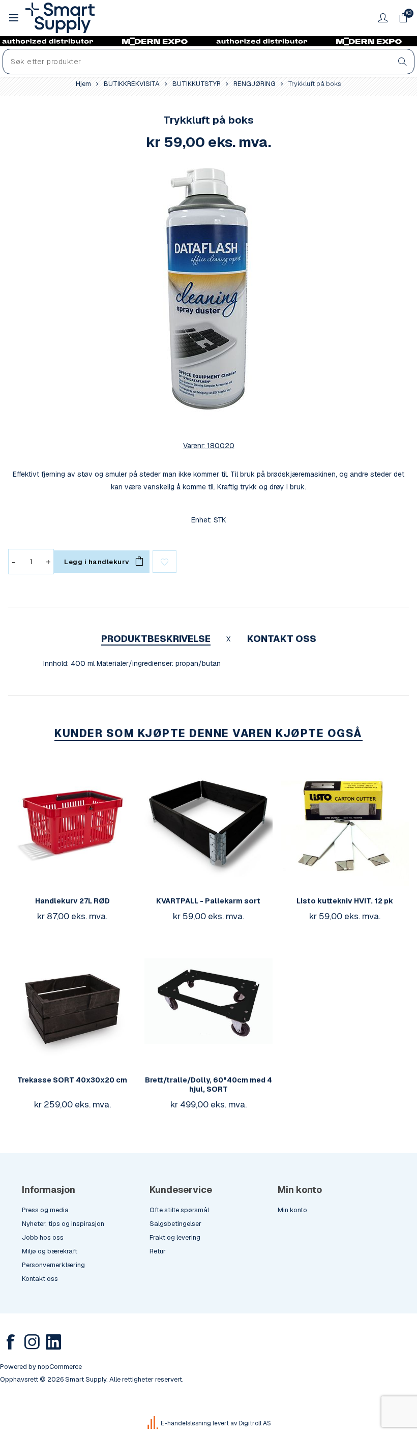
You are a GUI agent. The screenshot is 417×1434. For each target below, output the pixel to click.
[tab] (156, 639)
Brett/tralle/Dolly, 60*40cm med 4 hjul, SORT (208, 1084)
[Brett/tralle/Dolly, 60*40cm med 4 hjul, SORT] (208, 1001)
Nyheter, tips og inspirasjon (63, 1223)
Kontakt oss (40, 1278)
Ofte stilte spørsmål (179, 1210)
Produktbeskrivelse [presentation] (156, 639)
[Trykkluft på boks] (208, 291)
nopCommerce (60, 1366)
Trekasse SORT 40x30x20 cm (72, 1080)
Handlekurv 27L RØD (72, 900)
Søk (402, 61)
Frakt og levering (175, 1237)
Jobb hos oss (43, 1237)
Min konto (292, 1210)
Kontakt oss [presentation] (281, 639)
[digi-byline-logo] (153, 1423)
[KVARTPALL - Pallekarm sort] (208, 822)
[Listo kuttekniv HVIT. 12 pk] (345, 822)
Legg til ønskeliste (164, 561)
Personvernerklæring (53, 1265)
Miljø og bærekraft (49, 1251)
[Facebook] (11, 1342)
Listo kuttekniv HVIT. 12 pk (344, 900)
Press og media (45, 1210)
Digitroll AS (255, 1423)
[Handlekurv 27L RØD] (72, 822)
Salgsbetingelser (175, 1223)
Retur (158, 1251)
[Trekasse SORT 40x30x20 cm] (72, 1001)
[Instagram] (32, 1342)
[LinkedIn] (53, 1342)
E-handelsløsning (186, 1423)
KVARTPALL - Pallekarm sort (208, 900)
